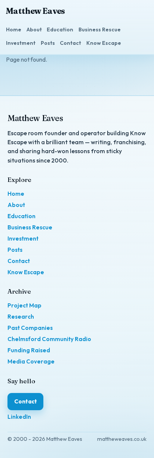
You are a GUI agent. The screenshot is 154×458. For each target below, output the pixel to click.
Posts (48, 43)
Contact (70, 43)
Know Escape (103, 43)
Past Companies (30, 327)
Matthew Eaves (35, 11)
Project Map (24, 305)
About (34, 29)
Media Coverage (31, 361)
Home (13, 29)
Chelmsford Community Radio (49, 339)
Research (20, 316)
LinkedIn (19, 416)
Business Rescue (99, 29)
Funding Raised (28, 350)
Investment (21, 43)
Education (60, 29)
